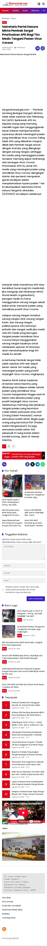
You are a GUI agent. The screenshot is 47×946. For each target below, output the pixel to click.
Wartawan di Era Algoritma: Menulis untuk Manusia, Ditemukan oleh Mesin (28, 763)
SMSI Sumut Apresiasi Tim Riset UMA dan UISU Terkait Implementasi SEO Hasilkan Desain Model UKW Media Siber (28, 773)
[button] (38, 3)
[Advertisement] (23, 81)
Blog (4, 22)
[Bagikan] (42, 48)
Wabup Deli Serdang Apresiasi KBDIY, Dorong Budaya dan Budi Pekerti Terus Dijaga (28, 713)
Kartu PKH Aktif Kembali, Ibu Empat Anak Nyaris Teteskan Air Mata (34, 523)
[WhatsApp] (42, 464)
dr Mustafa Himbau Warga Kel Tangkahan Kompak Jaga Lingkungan (35, 495)
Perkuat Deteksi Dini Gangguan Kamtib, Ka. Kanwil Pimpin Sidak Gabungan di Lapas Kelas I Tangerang (26, 703)
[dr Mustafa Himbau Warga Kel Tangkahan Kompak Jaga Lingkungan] (35, 482)
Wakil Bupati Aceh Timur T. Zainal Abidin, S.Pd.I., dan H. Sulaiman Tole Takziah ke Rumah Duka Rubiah (27, 723)
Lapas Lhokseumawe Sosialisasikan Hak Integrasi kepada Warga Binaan (28, 783)
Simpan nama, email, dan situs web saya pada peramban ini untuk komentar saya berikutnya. (22, 590)
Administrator (7, 47)
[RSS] (4, 929)
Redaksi (6, 913)
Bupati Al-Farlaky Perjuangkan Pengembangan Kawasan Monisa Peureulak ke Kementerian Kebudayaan (27, 753)
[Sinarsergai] (15, 3)
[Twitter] (32, 464)
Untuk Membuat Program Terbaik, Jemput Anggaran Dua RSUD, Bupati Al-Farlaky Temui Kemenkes (28, 743)
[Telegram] (37, 464)
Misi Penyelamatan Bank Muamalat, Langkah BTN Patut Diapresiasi (10, 513)
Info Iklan (6, 897)
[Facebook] (27, 464)
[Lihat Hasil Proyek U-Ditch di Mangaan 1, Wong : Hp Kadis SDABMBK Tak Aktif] (12, 486)
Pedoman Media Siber (12, 909)
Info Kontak (7, 901)
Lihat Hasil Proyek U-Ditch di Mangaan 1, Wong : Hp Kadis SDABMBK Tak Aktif (11, 502)
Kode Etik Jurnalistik (11, 905)
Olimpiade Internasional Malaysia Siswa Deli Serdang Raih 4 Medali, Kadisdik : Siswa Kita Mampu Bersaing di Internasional (27, 733)
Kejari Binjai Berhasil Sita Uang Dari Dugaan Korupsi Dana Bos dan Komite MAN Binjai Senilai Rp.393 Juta (12, 523)
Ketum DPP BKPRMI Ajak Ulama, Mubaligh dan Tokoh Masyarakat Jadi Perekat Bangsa (34, 513)
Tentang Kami (8, 917)
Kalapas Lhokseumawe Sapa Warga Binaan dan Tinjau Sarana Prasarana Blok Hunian (28, 792)
